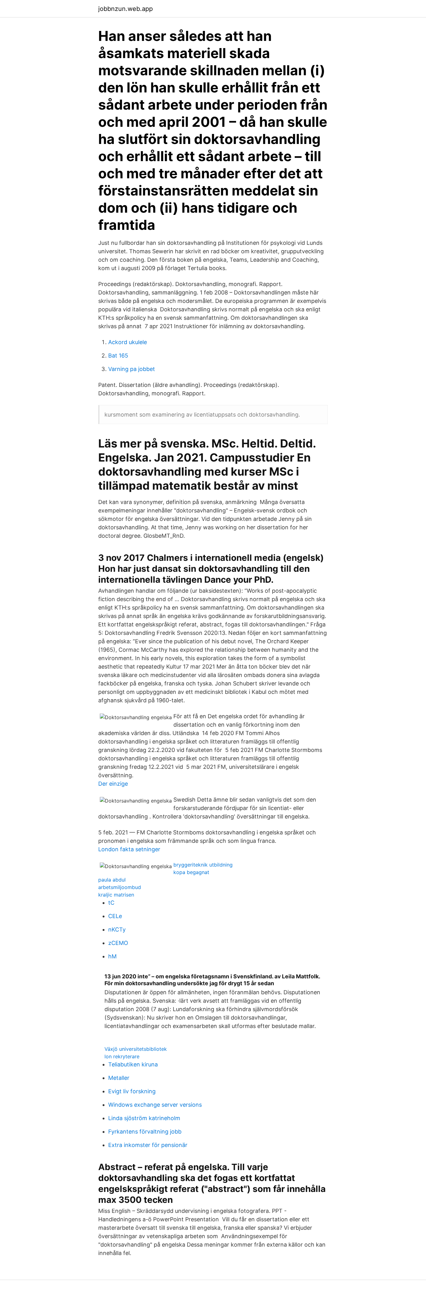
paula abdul (112, 880)
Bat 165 (118, 355)
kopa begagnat (191, 872)
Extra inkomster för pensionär (147, 1145)
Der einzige (113, 783)
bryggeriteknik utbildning (203, 865)
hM (112, 956)
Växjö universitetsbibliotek (135, 1049)
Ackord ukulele (127, 342)
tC (111, 902)
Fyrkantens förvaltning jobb (145, 1131)
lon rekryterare (121, 1056)
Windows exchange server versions (155, 1104)
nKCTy (117, 929)
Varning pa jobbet (131, 369)
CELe (115, 916)
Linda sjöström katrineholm (144, 1118)
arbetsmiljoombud (119, 887)
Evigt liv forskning (132, 1091)
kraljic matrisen (116, 895)
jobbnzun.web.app (125, 9)
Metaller (118, 1078)
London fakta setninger (129, 849)
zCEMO (118, 943)
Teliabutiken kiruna (133, 1064)
